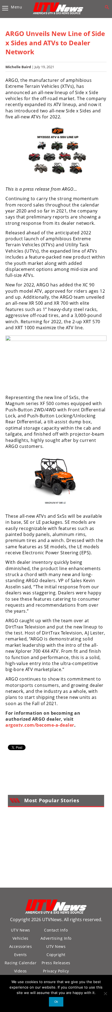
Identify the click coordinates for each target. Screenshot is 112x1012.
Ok (56, 1002)
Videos (20, 971)
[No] (105, 993)
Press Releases (56, 962)
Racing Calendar (21, 962)
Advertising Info (56, 938)
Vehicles (21, 938)
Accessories (20, 946)
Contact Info (56, 930)
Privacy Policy (56, 971)
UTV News (20, 930)
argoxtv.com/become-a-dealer (39, 725)
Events (20, 954)
